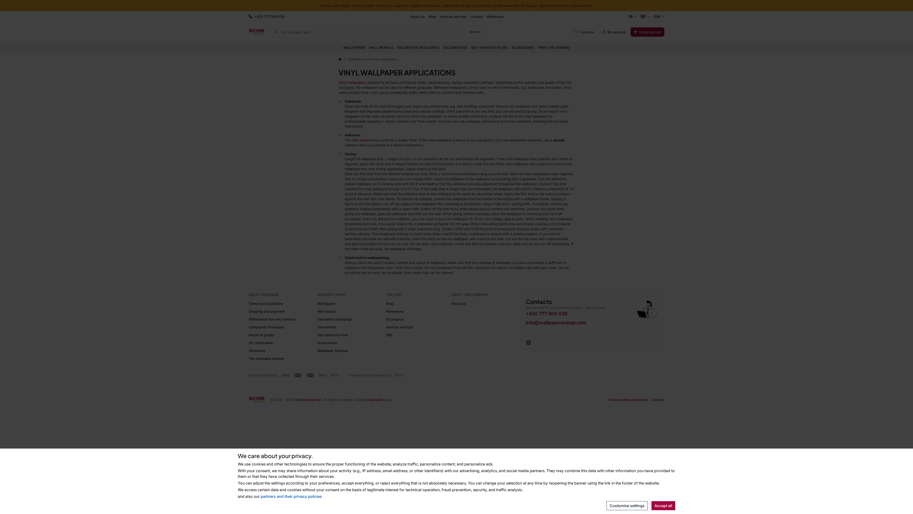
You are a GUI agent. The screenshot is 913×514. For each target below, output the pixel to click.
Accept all (663, 505)
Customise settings (627, 505)
